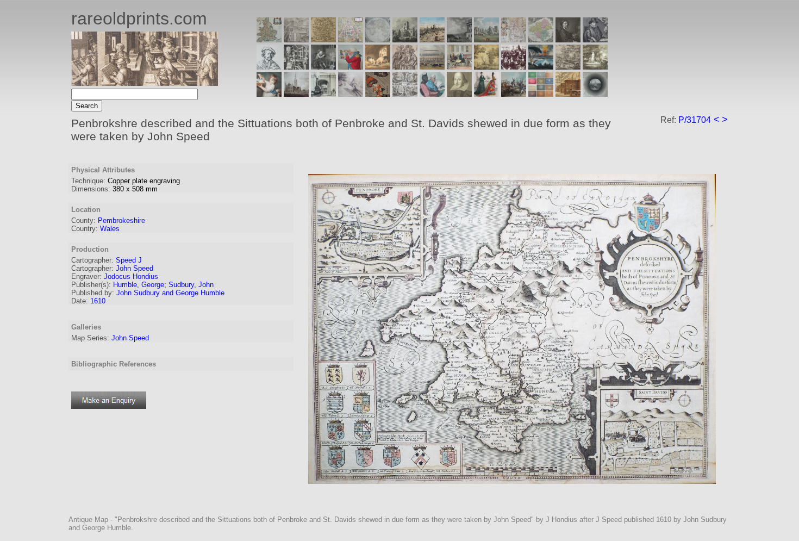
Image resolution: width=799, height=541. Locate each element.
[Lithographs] (323, 93)
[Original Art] (486, 66)
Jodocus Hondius (131, 276)
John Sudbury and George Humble (170, 293)
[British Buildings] (404, 39)
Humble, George (138, 285)
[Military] (513, 93)
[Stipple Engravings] (269, 93)
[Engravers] (269, 66)
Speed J (129, 260)
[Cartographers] (595, 39)
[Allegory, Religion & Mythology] (404, 93)
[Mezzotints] (595, 66)
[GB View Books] (540, 93)
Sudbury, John (191, 285)
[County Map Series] (323, 39)
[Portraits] (404, 66)
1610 (97, 301)
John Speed (134, 268)
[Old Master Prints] (567, 66)
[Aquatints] (296, 93)
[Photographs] (513, 66)
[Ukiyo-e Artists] (377, 93)
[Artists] (567, 39)
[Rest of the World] (377, 39)
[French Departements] (540, 39)
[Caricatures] (350, 66)
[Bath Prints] (459, 39)
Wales (110, 229)
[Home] (144, 83)
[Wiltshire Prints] (486, 39)
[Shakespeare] (459, 93)
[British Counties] (269, 39)
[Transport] (459, 66)
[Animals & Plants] (377, 66)
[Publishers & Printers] (296, 66)
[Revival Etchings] (350, 93)
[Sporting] (432, 66)
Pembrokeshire (121, 220)
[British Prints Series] (296, 39)
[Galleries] (540, 66)
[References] (567, 93)
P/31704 (694, 120)
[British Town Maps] (350, 39)
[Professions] (432, 93)
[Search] (595, 93)
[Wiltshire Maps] (513, 39)
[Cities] (432, 39)
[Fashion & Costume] (486, 93)
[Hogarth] (323, 66)
